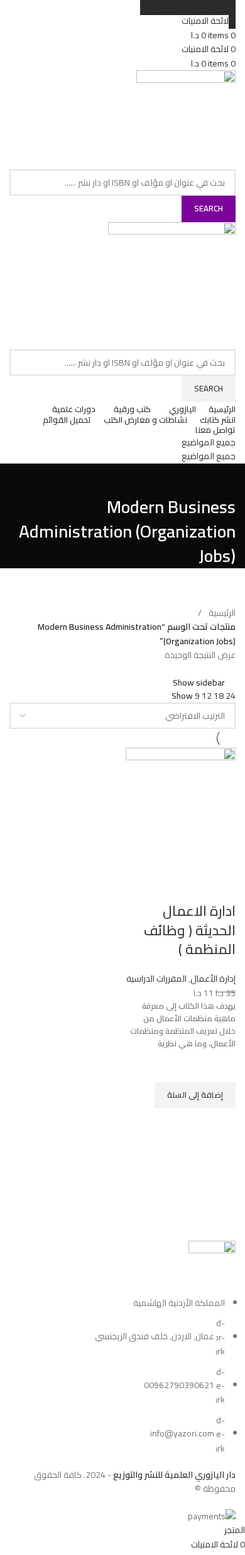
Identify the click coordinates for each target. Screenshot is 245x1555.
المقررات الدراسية (156, 978)
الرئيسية (222, 613)
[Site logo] (186, 118)
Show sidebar (199, 682)
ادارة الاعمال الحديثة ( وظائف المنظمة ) (190, 930)
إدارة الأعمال (213, 978)
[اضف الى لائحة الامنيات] (220, 1066)
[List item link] (122, 1375)
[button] (195, 1095)
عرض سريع (220, 1124)
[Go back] (220, 479)
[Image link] (212, 1268)
